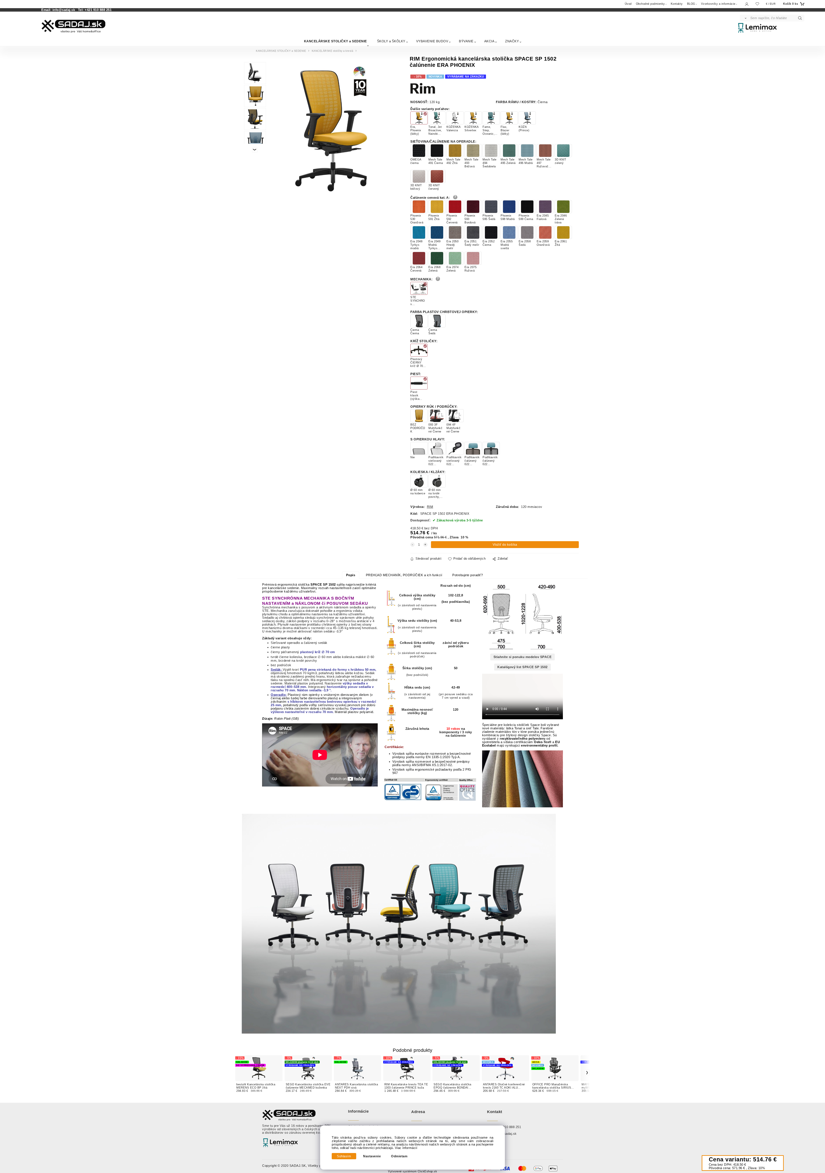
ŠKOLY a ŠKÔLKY (391, 41)
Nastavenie (372, 1156)
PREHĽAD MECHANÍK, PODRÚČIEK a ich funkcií (404, 575)
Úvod (628, 3)
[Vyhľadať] (745, 18)
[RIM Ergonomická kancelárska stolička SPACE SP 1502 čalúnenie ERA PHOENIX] (331, 128)
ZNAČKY (512, 41)
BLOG (691, 3)
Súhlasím (344, 1156)
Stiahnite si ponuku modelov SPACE (522, 657)
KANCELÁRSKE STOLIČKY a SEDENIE (335, 41)
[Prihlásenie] (746, 4)
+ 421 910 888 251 (507, 1127)
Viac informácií (406, 1148)
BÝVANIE (466, 41)
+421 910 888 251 (98, 10)
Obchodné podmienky (650, 3)
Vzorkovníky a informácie (718, 3)
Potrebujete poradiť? (467, 575)
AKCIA (489, 41)
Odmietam (399, 1156)
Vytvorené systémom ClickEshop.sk (412, 1171)
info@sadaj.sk (64, 10)
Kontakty (677, 3)
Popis (350, 575)
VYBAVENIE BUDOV (432, 41)
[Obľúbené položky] (757, 3)
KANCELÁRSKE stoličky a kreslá (332, 50)
